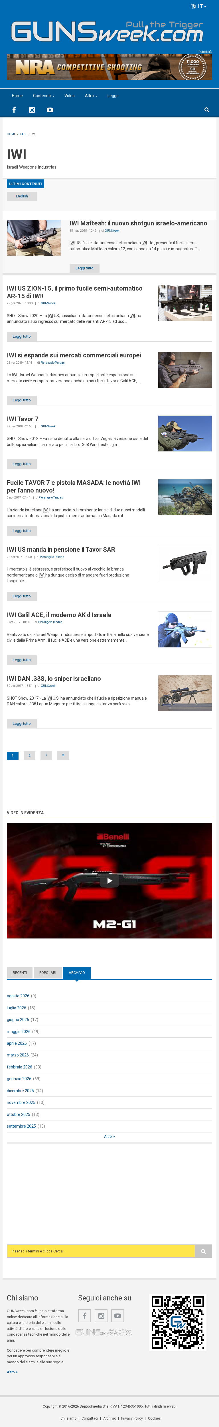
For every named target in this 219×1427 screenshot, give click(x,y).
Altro (89, 95)
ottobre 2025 (18, 1114)
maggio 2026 (19, 1031)
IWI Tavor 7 (22, 419)
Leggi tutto (85, 268)
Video (69, 95)
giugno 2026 (18, 1019)
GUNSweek (112, 230)
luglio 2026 (16, 1008)
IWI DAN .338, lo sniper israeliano (54, 678)
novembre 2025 (21, 1102)
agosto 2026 (18, 996)
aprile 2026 (17, 1043)
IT (200, 6)
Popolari (47, 972)
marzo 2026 (18, 1055)
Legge (113, 95)
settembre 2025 (21, 1126)
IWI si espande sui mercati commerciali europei (74, 355)
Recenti (20, 972)
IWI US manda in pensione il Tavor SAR (61, 549)
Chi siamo (68, 1418)
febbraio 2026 (19, 1067)
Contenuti (42, 95)
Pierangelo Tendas (52, 362)
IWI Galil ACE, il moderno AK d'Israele (59, 615)
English (22, 196)
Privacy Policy (132, 1418)
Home (17, 95)
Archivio (80, 972)
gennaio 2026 (19, 1078)
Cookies (154, 1418)
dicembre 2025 (20, 1090)
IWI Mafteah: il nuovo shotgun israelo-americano (138, 223)
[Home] (107, 29)
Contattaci (90, 1418)
